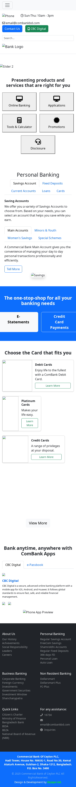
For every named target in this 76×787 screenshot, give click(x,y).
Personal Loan (49, 658)
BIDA (5, 726)
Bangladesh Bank (13, 722)
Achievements (11, 643)
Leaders (7, 651)
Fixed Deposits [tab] (52, 183)
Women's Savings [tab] (20, 238)
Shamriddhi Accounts (53, 647)
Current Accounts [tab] (23, 191)
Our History (9, 639)
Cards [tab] (61, 191)
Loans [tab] (46, 191)
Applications (56, 105)
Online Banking (19, 105)
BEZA (5, 730)
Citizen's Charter (12, 714)
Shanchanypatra (12, 698)
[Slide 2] (34, 63)
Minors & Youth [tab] (45, 230)
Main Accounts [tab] (18, 230)
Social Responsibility (14, 647)
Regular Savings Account (55, 639)
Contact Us (12, 29)
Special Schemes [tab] (49, 238)
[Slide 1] (28, 63)
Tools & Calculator (19, 127)
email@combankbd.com (23, 23)
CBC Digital (38, 29)
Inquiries (50, 729)
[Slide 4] (48, 63)
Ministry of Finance (14, 718)
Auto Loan (46, 662)
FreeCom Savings (50, 643)
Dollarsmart (47, 679)
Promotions (56, 127)
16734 (48, 715)
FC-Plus (44, 686)
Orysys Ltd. (54, 782)
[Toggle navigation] (7, 5)
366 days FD (47, 654)
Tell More (13, 269)
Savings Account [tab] (24, 183)
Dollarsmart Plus (50, 682)
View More (38, 523)
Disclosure (38, 148)
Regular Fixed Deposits (54, 651)
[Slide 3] (41, 63)
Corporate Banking (13, 679)
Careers (7, 654)
